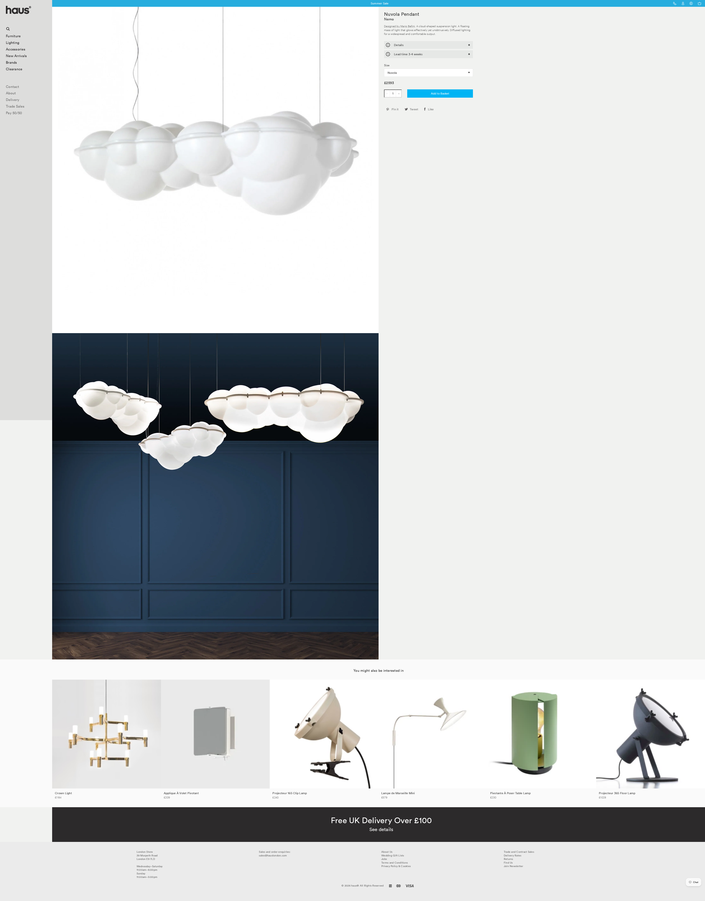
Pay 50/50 (14, 113)
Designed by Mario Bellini (399, 26)
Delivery (12, 99)
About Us (386, 851)
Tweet (414, 109)
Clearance (14, 69)
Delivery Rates (512, 855)
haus (7, 18)
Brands (11, 62)
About (11, 93)
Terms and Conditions (394, 862)
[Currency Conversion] (691, 3)
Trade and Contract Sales (519, 851)
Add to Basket (440, 93)
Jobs (384, 859)
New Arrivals (16, 56)
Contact (12, 86)
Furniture (13, 36)
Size (386, 65)
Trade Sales (15, 106)
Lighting (12, 42)
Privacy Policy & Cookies (396, 866)
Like (431, 109)
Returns (508, 859)
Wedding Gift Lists (392, 855)
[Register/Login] (683, 3)
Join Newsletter (513, 866)
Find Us (508, 862)
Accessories (15, 49)
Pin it (395, 109)
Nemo (389, 19)
